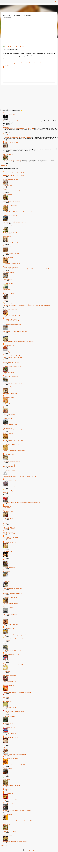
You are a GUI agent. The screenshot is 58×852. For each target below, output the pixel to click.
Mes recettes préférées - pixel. (10, 537)
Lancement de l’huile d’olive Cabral (12, 243)
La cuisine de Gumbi (8, 511)
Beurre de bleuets (7, 149)
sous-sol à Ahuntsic (8, 532)
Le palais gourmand (8, 257)
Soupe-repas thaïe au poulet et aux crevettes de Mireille (17, 137)
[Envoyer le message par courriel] (4, 67)
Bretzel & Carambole (8, 607)
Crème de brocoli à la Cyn (9, 707)
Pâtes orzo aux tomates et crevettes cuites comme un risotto (18, 190)
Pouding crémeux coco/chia (10, 614)
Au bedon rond (7, 246)
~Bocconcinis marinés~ (9, 567)
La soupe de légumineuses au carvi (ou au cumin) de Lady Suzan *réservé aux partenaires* (26, 268)
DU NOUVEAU (6, 640)
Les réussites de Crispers (9, 716)
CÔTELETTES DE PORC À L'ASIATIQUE (12, 315)
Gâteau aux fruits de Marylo (10, 681)
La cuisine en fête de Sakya (9, 675)
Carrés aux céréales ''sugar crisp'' (11, 253)
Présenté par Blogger (29, 850)
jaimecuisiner (6, 824)
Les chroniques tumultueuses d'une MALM (13, 664)
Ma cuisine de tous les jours (10, 465)
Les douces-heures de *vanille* (11, 758)
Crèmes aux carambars (9, 528)
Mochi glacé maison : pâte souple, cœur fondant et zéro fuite (18, 128)
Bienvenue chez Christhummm (10, 527)
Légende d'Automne (8, 154)
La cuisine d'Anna (7, 428)
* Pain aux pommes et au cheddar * (12, 461)
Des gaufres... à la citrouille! (10, 800)
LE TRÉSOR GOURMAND (9, 727)
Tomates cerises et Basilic (9, 480)
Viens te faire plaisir (8, 418)
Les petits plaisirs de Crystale (10, 737)
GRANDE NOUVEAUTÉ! (9, 466)
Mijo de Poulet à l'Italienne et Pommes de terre (15, 841)
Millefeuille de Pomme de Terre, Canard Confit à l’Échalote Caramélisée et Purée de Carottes (26, 305)
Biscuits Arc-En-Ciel (8, 279)
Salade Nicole (6, 507)
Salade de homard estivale (9, 831)
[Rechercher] (56, 1)
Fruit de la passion (7, 701)
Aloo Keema (6, 697)
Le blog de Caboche (8, 793)
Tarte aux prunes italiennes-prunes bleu (13, 429)
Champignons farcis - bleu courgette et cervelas (15, 331)
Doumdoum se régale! (8, 397)
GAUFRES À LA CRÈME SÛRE (10, 393)
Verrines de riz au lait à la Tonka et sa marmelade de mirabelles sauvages (21, 502)
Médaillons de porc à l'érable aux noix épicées (14, 754)
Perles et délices (7, 506)
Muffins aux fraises (8, 404)
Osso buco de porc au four (10, 533)
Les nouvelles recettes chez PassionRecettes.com (15, 172)
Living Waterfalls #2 (8, 723)
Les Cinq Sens (6, 571)
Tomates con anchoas (8, 372)
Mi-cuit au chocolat (8, 518)
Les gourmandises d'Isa (9, 293)
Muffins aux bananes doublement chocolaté (14, 487)
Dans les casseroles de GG (9, 226)
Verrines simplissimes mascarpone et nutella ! (14, 764)
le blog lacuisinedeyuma (9, 491)
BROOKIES (5, 300)
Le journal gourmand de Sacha (10, 496)
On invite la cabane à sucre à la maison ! (13, 440)
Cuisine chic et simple (8, 345)
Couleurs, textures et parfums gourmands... (14, 711)
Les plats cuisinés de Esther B (10, 142)
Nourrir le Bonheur (7, 835)
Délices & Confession (8, 433)
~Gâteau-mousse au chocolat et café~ (12, 357)
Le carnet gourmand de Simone (11, 618)
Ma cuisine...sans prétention (10, 335)
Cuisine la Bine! (6, 779)
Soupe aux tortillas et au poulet (11, 320)
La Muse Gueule (7, 748)
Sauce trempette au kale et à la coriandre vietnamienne (17, 692)
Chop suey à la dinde (8, 671)
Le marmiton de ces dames (10, 542)
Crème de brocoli (7, 538)
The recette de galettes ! (9, 414)
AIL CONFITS (6, 523)
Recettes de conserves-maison (10, 267)
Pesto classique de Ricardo (10, 232)
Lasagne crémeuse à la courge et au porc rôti (14, 635)
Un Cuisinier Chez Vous (9, 361)
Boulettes (5, 775)
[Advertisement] (29, 33)
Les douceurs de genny (8, 387)
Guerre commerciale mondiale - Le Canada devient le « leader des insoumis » (22, 120)
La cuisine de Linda (8, 551)
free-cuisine (6, 592)
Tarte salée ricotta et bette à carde (12, 650)
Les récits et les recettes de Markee (12, 366)
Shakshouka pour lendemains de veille (12, 588)
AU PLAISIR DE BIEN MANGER (10, 376)
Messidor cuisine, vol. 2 (9, 114)
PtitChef (5, 189)
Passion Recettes (7, 134)
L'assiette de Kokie (7, 768)
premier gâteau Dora (8, 661)
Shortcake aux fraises (8, 744)
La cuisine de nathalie (8, 272)
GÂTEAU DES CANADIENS (9, 733)
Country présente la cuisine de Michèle (12, 324)
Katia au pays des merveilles (10, 319)
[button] (4, 20)
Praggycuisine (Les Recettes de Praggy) (13, 638)
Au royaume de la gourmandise (11, 654)
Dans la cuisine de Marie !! (9, 470)
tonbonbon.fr (6, 127)
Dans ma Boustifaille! (8, 454)
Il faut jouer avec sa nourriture (10, 644)
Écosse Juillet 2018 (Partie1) (10, 424)
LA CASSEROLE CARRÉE (9, 696)
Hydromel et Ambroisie (9, 407)
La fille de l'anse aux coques (10, 205)
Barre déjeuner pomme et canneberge (12, 383)
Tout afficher (3, 165)
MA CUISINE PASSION (8, 628)
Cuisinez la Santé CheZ (8, 803)
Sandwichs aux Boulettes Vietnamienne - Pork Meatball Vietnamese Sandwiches (23, 820)
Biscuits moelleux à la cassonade (11, 263)
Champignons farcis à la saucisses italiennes (14, 222)
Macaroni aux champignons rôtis (11, 785)
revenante (5, 492)
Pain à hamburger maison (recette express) (14, 450)
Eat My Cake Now (7, 814)
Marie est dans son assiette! (10, 597)
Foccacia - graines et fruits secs (11, 362)
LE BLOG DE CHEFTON (8, 522)
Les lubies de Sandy (8, 789)
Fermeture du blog (7, 289)
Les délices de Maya (8, 283)
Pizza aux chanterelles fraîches (10, 603)
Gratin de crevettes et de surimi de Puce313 (14, 175)
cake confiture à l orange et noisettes (12, 593)
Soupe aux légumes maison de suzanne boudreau (15, 352)
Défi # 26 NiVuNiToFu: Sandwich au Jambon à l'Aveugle (17, 810)
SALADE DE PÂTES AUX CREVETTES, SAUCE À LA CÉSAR (17, 211)
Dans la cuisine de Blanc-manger (11, 444)
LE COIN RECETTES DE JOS (10, 309)
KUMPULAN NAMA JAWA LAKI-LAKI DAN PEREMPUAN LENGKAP (19, 476)
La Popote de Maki (7, 304)
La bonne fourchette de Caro (10, 215)
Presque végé (6, 581)
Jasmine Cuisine (7, 236)
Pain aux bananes (7, 712)
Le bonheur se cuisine (8, 685)
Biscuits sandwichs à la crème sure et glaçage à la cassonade (18, 341)
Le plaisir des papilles (8, 560)
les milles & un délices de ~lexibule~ (12, 355)
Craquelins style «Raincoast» (10, 577)
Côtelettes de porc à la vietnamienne (12, 160)
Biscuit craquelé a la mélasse (10, 624)
